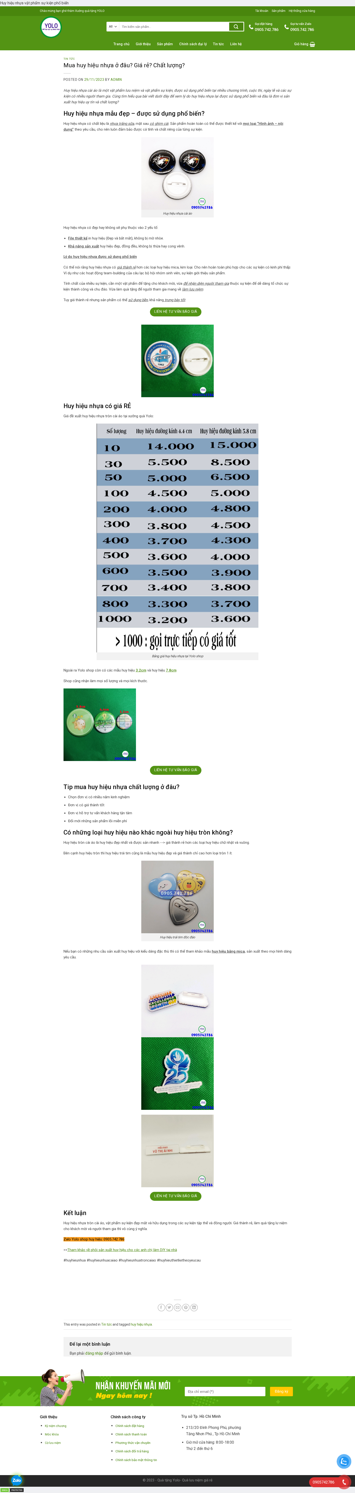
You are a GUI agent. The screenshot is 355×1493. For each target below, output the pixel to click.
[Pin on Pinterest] (186, 1307)
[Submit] (236, 26)
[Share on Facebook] (161, 1307)
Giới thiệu (143, 44)
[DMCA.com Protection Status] (12, 1489)
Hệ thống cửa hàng (302, 11)
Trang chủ (121, 44)
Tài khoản (261, 11)
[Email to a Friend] (177, 1307)
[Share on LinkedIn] (194, 1307)
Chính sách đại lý (193, 44)
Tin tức (218, 44)
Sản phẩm (278, 11)
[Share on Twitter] (169, 1307)
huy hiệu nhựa (141, 1324)
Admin (116, 80)
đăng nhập (94, 1353)
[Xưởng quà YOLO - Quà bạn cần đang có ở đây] (69, 27)
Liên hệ (236, 44)
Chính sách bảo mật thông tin (136, 1460)
